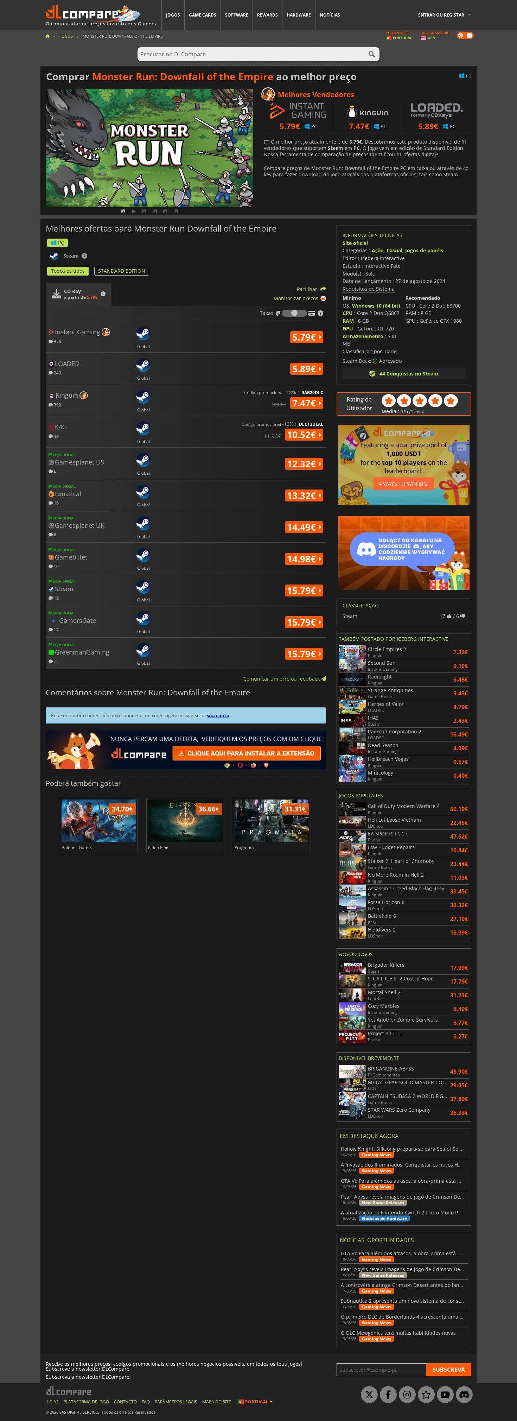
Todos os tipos (68, 270)
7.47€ (305, 403)
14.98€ (302, 559)
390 (57, 404)
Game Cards (202, 15)
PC (61, 242)
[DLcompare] (69, 1390)
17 (56, 629)
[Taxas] (294, 313)
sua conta (218, 715)
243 (57, 372)
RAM (348, 320)
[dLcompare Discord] (462, 1395)
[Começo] (47, 36)
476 (57, 341)
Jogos (173, 15)
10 (56, 566)
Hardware (299, 15)
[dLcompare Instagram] (405, 1395)
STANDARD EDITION (121, 270)
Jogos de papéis (424, 250)
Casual (394, 250)
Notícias (330, 15)
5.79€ (305, 337)
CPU (348, 313)
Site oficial (355, 243)
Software (236, 15)
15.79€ (302, 590)
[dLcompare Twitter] (367, 1395)
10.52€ (302, 435)
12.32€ (302, 464)
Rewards (267, 15)
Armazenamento (363, 336)
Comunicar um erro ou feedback (282, 678)
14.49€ (302, 527)
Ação (378, 250)
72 (56, 661)
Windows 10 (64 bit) (376, 305)
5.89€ (305, 369)
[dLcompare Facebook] (386, 1395)
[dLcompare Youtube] (443, 1395)
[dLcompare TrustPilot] (424, 1395)
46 (56, 435)
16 (56, 502)
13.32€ (302, 495)
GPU (348, 328)
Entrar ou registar (441, 15)
